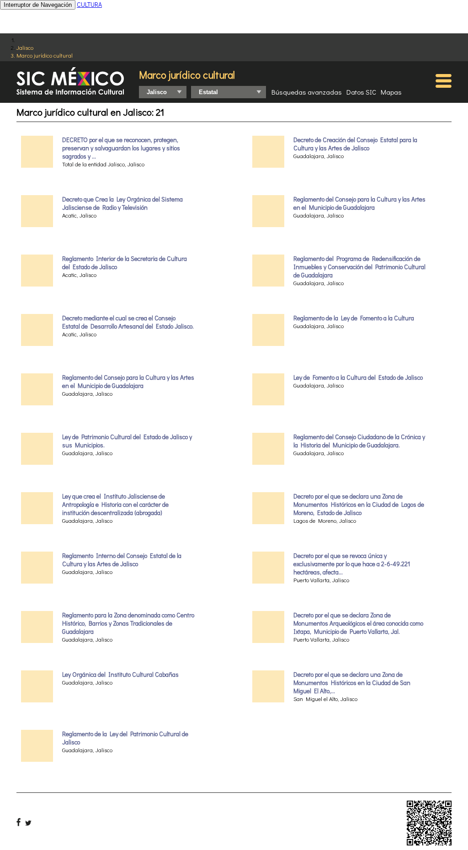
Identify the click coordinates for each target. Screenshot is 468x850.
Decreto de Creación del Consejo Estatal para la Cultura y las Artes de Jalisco (355, 144)
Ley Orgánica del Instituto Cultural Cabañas (120, 674)
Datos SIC (361, 91)
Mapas (391, 91)
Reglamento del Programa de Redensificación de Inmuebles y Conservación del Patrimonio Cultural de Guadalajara (359, 267)
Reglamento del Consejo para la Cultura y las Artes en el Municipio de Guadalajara (128, 381)
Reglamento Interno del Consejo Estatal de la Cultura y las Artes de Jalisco (121, 560)
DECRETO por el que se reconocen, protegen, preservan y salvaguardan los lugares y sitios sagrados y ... (121, 148)
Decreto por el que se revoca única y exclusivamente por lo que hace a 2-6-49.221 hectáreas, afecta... (351, 564)
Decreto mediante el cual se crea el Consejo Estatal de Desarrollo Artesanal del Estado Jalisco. (128, 322)
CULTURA (89, 4)
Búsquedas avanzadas (306, 91)
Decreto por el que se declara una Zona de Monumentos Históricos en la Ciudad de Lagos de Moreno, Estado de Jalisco (358, 504)
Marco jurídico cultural (44, 55)
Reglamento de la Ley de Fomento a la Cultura (353, 318)
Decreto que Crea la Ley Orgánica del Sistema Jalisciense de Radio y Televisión (122, 203)
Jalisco (24, 47)
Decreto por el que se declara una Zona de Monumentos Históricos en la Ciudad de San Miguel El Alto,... (351, 682)
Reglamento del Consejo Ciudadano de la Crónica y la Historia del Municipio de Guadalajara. (359, 441)
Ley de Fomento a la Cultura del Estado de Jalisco (358, 377)
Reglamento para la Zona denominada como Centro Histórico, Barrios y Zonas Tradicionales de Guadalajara (128, 623)
